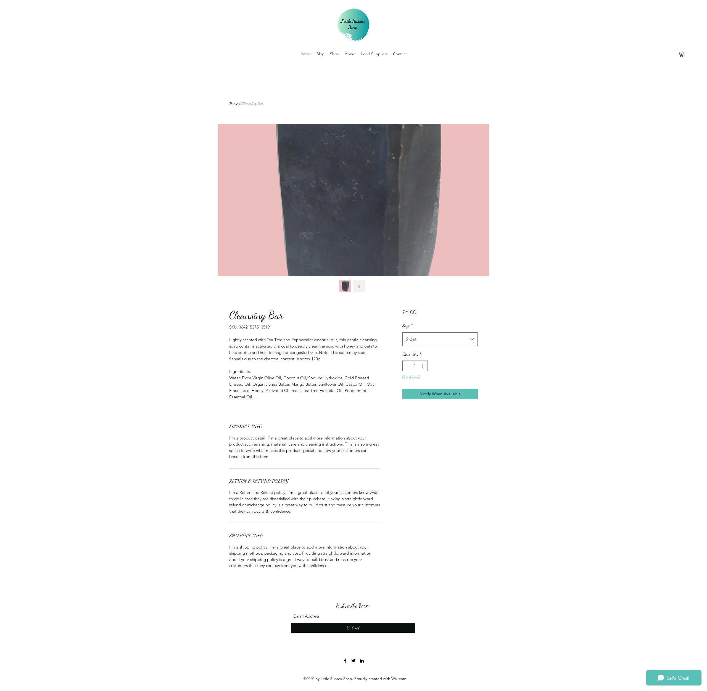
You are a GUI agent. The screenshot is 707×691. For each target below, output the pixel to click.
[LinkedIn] (362, 660)
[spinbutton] (415, 366)
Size (407, 325)
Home (233, 103)
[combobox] (440, 339)
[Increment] (423, 366)
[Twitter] (353, 660)
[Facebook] (345, 660)
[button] (681, 54)
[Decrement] (407, 366)
